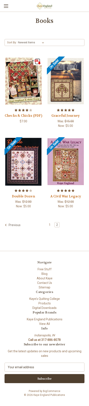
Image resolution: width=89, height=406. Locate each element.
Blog (44, 273)
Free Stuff (45, 269)
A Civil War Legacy (65, 196)
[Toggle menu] (6, 6)
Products (44, 303)
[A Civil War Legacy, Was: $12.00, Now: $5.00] (66, 162)
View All (44, 324)
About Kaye (44, 278)
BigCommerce (51, 391)
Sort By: (12, 42)
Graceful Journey (65, 115)
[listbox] (31, 42)
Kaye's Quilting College (44, 299)
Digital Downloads (44, 308)
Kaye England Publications (44, 319)
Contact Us (44, 283)
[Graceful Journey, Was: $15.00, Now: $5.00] (66, 81)
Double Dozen (23, 196)
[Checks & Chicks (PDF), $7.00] (23, 81)
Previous (14, 225)
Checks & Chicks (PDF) (23, 115)
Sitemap (44, 287)
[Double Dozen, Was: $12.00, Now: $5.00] (23, 162)
